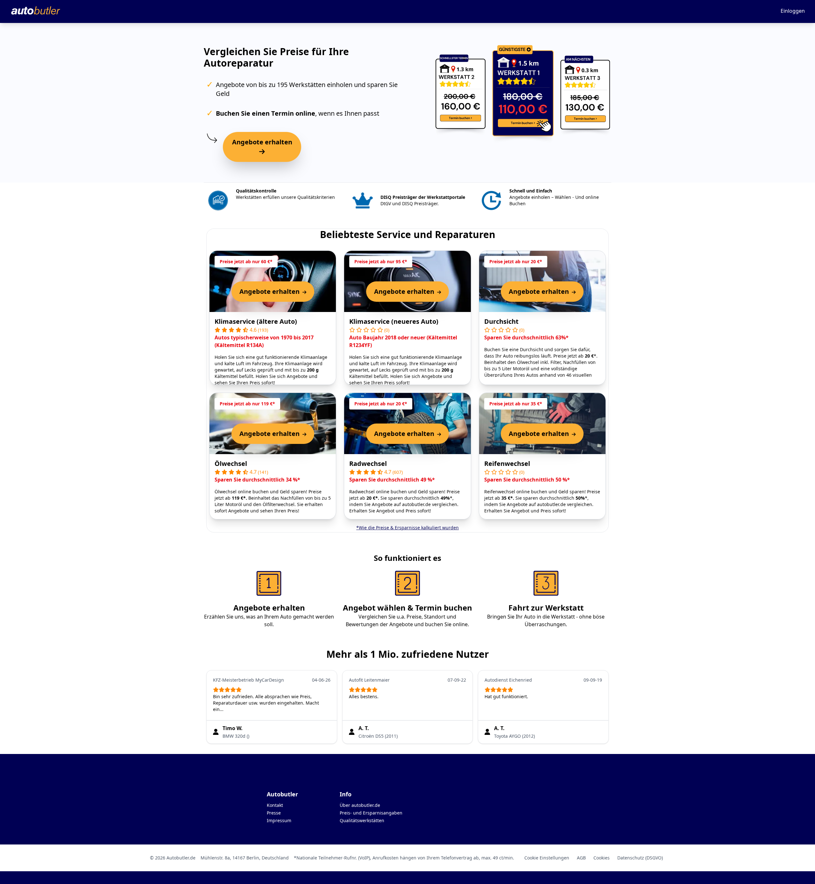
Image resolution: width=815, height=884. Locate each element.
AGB (581, 858)
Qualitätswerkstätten (362, 820)
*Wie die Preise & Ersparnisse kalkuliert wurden (407, 528)
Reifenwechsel (507, 463)
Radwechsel (368, 463)
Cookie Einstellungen (546, 858)
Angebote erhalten (262, 142)
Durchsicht (501, 321)
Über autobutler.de (360, 805)
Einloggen (793, 10)
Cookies (601, 858)
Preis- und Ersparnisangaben (371, 813)
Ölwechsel (231, 463)
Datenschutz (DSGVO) (640, 858)
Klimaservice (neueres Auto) (393, 321)
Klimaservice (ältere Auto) (256, 321)
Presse (274, 813)
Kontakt (275, 805)
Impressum (279, 820)
